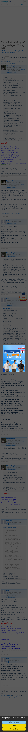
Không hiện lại (14, 729)
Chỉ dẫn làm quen (14, 722)
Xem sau (14, 725)
